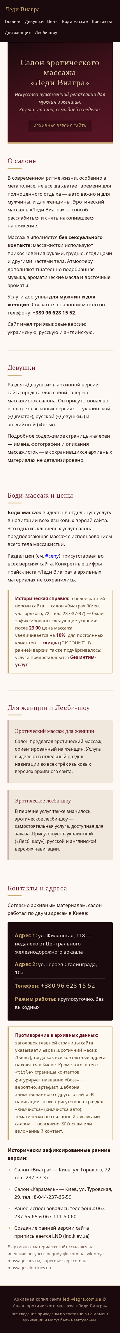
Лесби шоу (46, 32)
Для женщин (18, 32)
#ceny (52, 555)
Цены (53, 21)
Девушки (34, 21)
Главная (13, 21)
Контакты (102, 21)
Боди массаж (75, 21)
